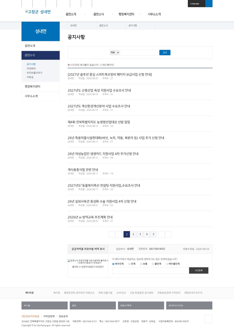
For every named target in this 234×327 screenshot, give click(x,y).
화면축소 (210, 37)
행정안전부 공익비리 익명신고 (79, 292)
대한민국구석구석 (193, 292)
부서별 (45, 306)
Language (197, 4)
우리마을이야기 (34, 73)
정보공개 (63, 316)
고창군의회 (63, 3)
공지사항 (31, 64)
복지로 (56, 292)
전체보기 (86, 3)
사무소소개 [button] (31, 96)
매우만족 (119, 263)
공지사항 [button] (132, 25)
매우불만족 (174, 263)
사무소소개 (154, 14)
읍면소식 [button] (30, 55)
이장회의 (31, 68)
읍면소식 (98, 14)
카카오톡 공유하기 (197, 37)
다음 (43, 292)
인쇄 (179, 37)
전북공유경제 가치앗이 (168, 292)
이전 (36, 292)
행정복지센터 (126, 14)
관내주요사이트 (190, 306)
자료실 (30, 77)
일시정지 (39, 292)
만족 (133, 263)
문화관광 (51, 3)
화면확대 (203, 37)
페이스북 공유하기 (185, 37)
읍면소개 (71, 14)
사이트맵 (209, 14)
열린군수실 (39, 3)
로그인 (183, 3)
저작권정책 (49, 316)
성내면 (45, 12)
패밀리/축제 (141, 306)
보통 (145, 263)
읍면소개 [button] (30, 45)
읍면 (93, 306)
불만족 (158, 263)
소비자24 (121, 292)
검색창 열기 (209, 3)
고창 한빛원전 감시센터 (141, 292)
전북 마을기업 (105, 292)
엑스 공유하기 (191, 37)
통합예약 (75, 3)
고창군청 (27, 3)
